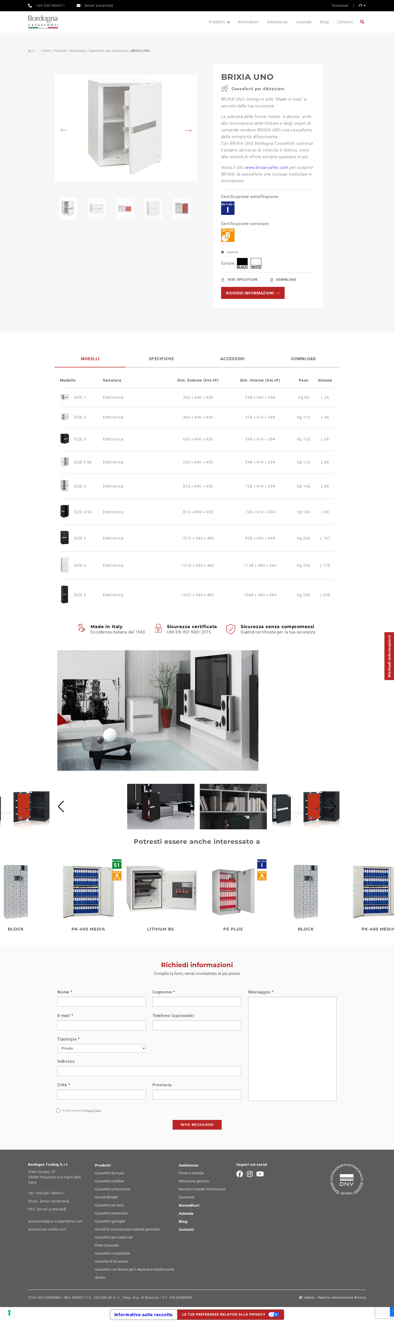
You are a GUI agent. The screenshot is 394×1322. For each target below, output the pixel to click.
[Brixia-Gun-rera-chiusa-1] (67, 595)
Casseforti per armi (109, 1205)
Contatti (345, 22)
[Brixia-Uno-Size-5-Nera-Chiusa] (67, 538)
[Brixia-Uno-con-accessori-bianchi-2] (233, 828)
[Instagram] (250, 1174)
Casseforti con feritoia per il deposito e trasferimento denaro (134, 1273)
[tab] (90, 359)
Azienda (304, 22)
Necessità (78, 51)
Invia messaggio (197, 1125)
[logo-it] (43, 22)
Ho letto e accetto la (81, 1110)
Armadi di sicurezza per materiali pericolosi (127, 1229)
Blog (324, 22)
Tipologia (68, 1039)
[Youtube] (260, 1174)
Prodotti (217, 22)
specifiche (161, 358)
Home (47, 51)
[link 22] (363, 22)
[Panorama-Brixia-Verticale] (161, 828)
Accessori (232, 358)
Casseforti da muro (109, 1173)
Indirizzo (66, 1061)
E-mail (65, 1015)
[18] (9, 1313)
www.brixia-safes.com (266, 167)
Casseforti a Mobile (109, 1181)
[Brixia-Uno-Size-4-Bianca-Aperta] (67, 486)
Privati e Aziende (191, 1173)
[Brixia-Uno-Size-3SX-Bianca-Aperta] (67, 462)
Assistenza (277, 22)
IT (361, 5)
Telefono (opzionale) (173, 1015)
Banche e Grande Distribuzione (202, 1189)
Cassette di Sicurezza (111, 1261)
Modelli (90, 358)
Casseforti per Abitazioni (108, 51)
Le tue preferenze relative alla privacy (224, 1314)
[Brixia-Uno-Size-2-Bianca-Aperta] (67, 417)
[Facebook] (239, 1174)
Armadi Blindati (106, 1197)
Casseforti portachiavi (111, 1213)
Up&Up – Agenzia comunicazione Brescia (335, 1297)
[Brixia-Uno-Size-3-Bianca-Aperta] (126, 128)
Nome (65, 992)
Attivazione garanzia (194, 1181)
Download (340, 5)
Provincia (162, 1084)
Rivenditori (248, 22)
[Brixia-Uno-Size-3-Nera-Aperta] (67, 439)
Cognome (164, 992)
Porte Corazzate (107, 1245)
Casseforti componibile (112, 1253)
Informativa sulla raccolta (143, 1314)
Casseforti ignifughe (110, 1221)
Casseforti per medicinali (114, 1237)
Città (63, 1084)
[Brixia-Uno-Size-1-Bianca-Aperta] (67, 397)
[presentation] (65, 130)
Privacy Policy (93, 1110)
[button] (61, 806)
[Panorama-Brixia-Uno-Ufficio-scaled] (88, 828)
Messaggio (261, 992)
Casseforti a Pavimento (112, 1189)
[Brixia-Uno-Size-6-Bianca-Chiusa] (67, 565)
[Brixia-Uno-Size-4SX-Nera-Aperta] (67, 511)
